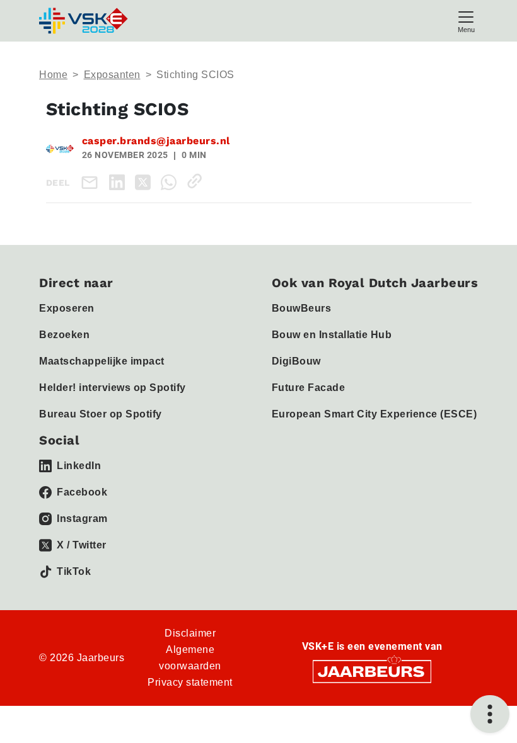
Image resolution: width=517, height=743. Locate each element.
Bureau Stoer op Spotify (100, 414)
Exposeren (67, 308)
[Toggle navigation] (466, 20)
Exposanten (112, 74)
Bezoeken (64, 334)
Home (53, 74)
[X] (145, 181)
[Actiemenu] (489, 714)
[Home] (84, 21)
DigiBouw (296, 361)
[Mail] (92, 182)
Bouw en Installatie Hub (332, 334)
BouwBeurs (302, 308)
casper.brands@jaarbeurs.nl (156, 141)
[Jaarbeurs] (372, 671)
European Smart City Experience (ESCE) (374, 414)
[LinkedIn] (119, 181)
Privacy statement (190, 682)
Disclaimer (190, 633)
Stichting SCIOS (195, 74)
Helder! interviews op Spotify (112, 387)
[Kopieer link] (197, 181)
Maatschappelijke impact (102, 361)
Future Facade (309, 387)
